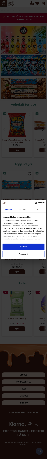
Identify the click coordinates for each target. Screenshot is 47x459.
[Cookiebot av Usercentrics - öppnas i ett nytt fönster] (34, 203)
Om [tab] (38, 209)
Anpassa (22, 254)
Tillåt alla (23, 247)
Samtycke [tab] (8, 209)
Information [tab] (23, 209)
